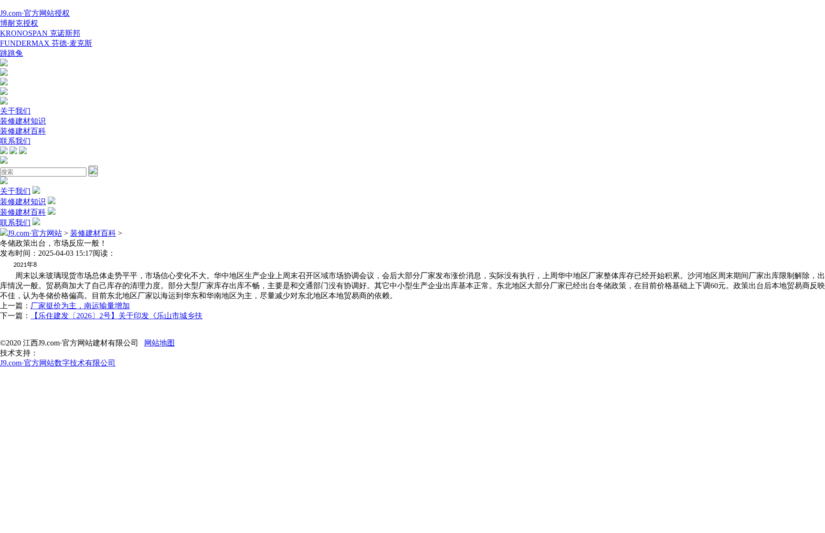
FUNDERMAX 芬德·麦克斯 (46, 43)
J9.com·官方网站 (35, 233)
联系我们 (15, 141)
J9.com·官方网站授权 (35, 13)
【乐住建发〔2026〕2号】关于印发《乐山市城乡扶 (116, 316)
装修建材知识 (23, 121)
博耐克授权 (19, 23)
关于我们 (15, 111)
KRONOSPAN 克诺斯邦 (40, 33)
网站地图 (159, 343)
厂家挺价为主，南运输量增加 (80, 306)
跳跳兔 (11, 53)
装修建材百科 (23, 131)
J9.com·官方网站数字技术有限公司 (58, 363)
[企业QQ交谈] (4, 64)
